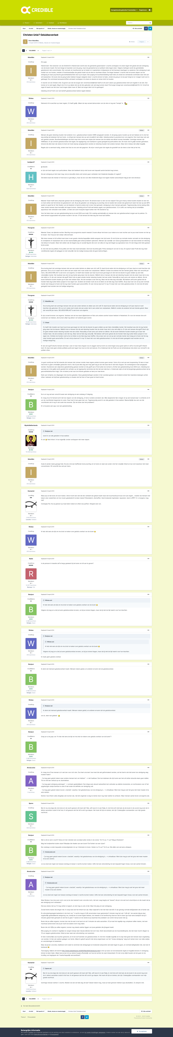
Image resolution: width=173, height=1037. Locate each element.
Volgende (32, 50)
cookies (30, 1032)
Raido (31, 558)
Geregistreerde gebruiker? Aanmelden (123, 10)
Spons (31, 803)
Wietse (31, 98)
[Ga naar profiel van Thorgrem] (31, 242)
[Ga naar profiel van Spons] (31, 816)
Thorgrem (31, 228)
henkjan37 (31, 162)
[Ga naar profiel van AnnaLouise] (31, 780)
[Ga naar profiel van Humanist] (31, 506)
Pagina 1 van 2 (46, 50)
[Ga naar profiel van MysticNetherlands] (31, 440)
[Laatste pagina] (38, 50)
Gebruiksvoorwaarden (41, 1034)
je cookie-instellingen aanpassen (95, 1032)
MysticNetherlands (31, 425)
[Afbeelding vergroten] (125, 103)
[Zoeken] (150, 23)
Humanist (31, 491)
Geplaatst (47, 57)
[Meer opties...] (148, 57)
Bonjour (31, 389)
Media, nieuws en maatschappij (49, 43)
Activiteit (38, 23)
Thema (23, 1017)
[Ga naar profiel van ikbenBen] (25, 41)
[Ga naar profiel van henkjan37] (31, 177)
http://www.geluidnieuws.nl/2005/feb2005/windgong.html (81, 951)
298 (31, 450)
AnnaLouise (31, 767)
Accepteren (142, 1031)
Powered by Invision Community (143, 1018)
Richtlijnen (63, 23)
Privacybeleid (31, 1017)
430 (31, 252)
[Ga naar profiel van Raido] (31, 573)
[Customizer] (150, 10)
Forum (27, 23)
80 (32, 414)
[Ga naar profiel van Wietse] (31, 111)
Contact (51, 23)
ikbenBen (35, 40)
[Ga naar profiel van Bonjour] (31, 404)
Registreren (143, 10)
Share (132, 41)
